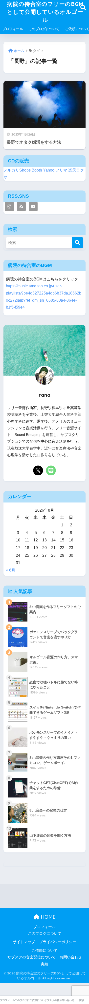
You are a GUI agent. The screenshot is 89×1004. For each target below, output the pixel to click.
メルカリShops (17, 170)
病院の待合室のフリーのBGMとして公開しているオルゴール (45, 11)
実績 (44, 964)
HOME (47, 917)
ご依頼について (45, 950)
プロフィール (12, 29)
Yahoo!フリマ (55, 170)
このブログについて (44, 29)
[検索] (77, 242)
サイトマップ (24, 942)
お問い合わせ (71, 957)
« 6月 (10, 570)
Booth (37, 170)
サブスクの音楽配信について (31, 957)
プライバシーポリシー (57, 942)
